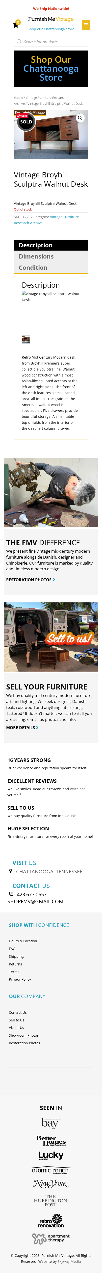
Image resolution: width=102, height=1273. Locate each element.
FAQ (12, 948)
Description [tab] (36, 245)
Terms (14, 971)
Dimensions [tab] (36, 256)
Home (18, 97)
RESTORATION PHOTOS (29, 580)
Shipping (16, 956)
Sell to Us (16, 1020)
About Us (16, 1027)
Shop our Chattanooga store (51, 29)
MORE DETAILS (21, 727)
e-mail (33, 719)
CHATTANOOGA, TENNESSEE (49, 871)
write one (78, 789)
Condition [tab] (33, 267)
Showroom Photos (24, 1035)
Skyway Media (69, 1261)
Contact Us (18, 1012)
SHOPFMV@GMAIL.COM (35, 901)
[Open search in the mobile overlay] (51, 42)
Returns (15, 964)
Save (24, 115)
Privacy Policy (20, 979)
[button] (80, 117)
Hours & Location (23, 941)
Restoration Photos (24, 1043)
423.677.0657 (32, 894)
